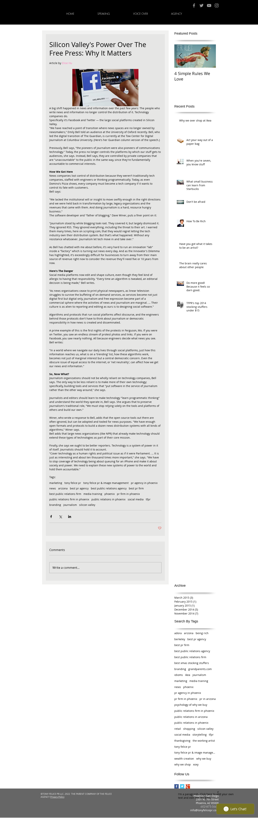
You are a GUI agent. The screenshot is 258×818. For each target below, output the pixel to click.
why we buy (203, 758)
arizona (63, 488)
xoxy (196, 764)
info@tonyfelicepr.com (204, 810)
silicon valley (87, 504)
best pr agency (79, 488)
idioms (178, 675)
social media (136, 499)
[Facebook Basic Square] (176, 786)
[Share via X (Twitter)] (60, 516)
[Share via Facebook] (51, 516)
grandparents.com (200, 669)
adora (178, 633)
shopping (189, 729)
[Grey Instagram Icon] (216, 5)
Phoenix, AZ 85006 (207, 803)
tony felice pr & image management (106, 482)
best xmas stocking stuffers (191, 663)
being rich (202, 633)
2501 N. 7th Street (207, 799)
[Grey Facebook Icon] (194, 5)
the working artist (204, 740)
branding (55, 504)
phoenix (109, 493)
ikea (187, 675)
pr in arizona (207, 699)
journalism (70, 504)
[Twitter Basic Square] (182, 786)
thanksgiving (182, 740)
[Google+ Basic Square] (188, 786)
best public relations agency (109, 488)
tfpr (148, 499)
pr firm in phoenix (128, 493)
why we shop (182, 764)
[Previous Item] (180, 56)
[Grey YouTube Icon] (209, 5)
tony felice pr (72, 482)
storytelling (199, 734)
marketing (55, 482)
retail (177, 729)
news (52, 488)
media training (92, 493)
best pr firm (136, 488)
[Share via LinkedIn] (69, 516)
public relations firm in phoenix (69, 499)
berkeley (179, 639)
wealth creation (184, 758)
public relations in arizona (191, 717)
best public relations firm (65, 493)
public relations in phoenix (108, 499)
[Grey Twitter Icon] (201, 5)
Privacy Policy (57, 796)
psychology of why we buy (190, 705)
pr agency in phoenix (144, 482)
